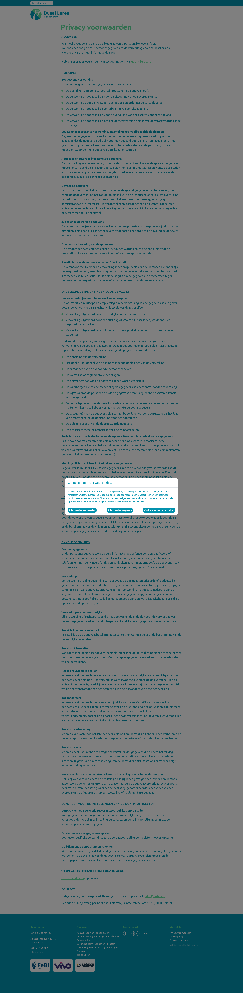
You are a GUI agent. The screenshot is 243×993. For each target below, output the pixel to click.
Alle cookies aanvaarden (82, 510)
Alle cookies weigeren (120, 510)
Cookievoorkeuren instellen (159, 510)
